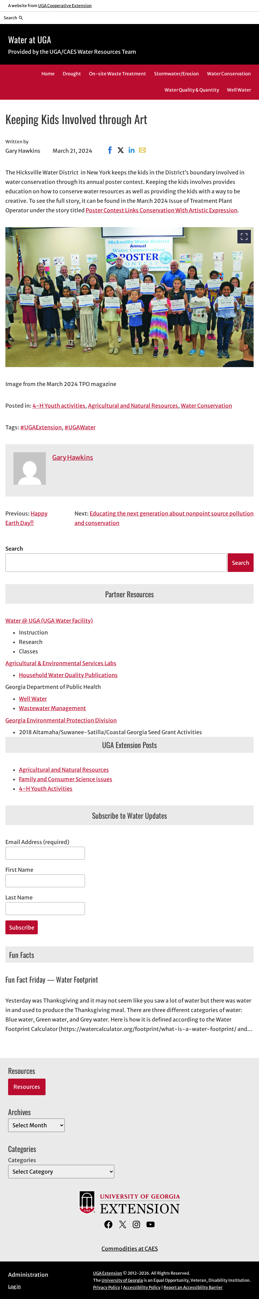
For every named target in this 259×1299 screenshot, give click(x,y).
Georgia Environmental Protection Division (61, 720)
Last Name (19, 897)
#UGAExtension (41, 427)
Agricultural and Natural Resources (133, 405)
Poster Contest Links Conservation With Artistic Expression (161, 210)
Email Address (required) (37, 842)
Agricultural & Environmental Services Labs (60, 663)
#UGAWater (79, 427)
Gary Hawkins (72, 457)
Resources (26, 1086)
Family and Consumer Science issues (65, 779)
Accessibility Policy (142, 1287)
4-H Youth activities (58, 405)
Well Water (33, 698)
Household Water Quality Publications (68, 675)
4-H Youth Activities (46, 788)
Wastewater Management (52, 708)
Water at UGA (29, 39)
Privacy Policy (106, 1287)
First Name (19, 869)
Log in (14, 1287)
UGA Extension (107, 1273)
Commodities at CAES (130, 1248)
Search (14, 548)
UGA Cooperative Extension (65, 5)
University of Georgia (122, 1280)
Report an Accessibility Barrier (193, 1287)
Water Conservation (206, 405)
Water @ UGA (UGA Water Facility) (49, 620)
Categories (22, 1160)
